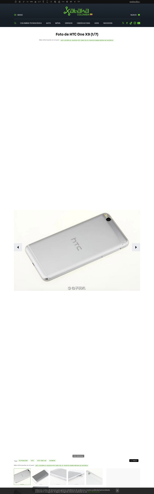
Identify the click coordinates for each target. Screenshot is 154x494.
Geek (96, 23)
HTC (32, 460)
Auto (48, 23)
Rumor (52, 460)
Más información (94, 492)
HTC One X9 (41, 460)
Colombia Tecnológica (31, 23)
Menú (20, 15)
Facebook (127, 23)
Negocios (107, 23)
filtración (23, 460)
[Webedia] (135, 1)
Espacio (68, 23)
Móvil (58, 23)
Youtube (138, 23)
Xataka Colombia (77, 11)
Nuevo (134, 15)
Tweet (134, 460)
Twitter (123, 23)
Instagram (134, 23)
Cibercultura (83, 23)
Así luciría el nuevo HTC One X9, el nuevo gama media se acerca (87, 40)
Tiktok (131, 23)
